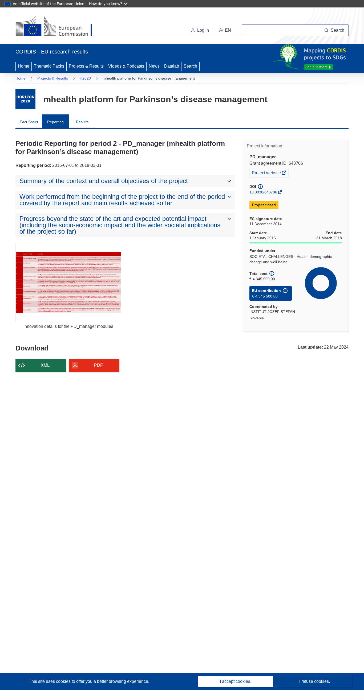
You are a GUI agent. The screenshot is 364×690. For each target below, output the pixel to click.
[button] (224, 30)
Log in (203, 30)
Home (23, 66)
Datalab (171, 66)
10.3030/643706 (263, 192)
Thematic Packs (49, 66)
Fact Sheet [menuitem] (29, 122)
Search (190, 66)
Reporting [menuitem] (55, 122)
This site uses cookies (50, 681)
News (154, 66)
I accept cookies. (235, 681)
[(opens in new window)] (58, 26)
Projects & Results (86, 66)
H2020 (85, 78)
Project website (267, 174)
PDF (98, 365)
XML (45, 365)
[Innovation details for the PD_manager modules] (68, 282)
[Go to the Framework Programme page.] (25, 99)
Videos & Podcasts (126, 66)
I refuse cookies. (314, 681)
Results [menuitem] (82, 122)
